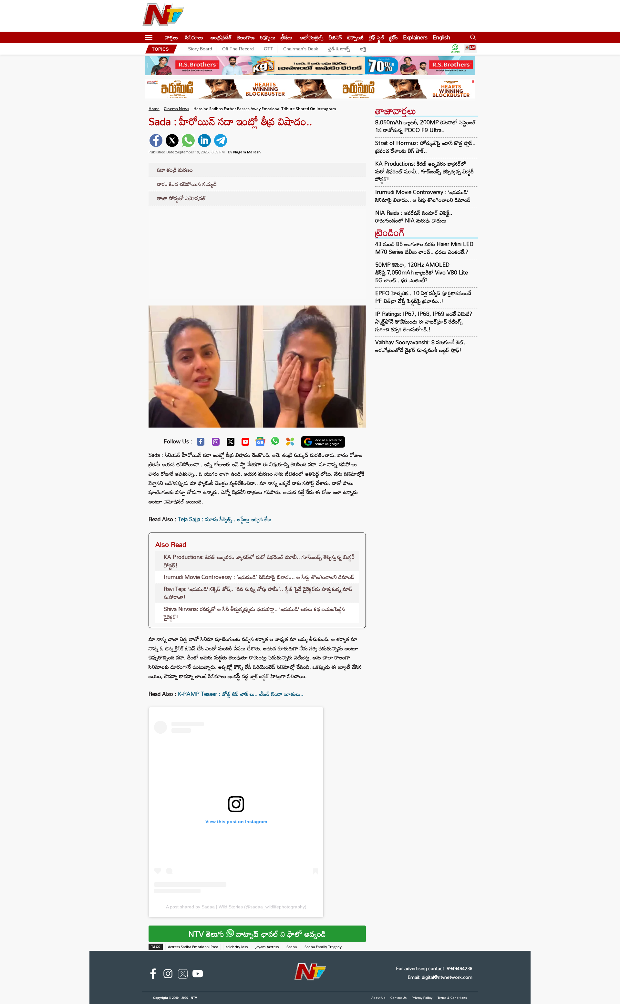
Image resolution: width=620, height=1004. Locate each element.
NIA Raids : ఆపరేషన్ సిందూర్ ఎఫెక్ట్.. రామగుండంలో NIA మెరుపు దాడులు (413, 216)
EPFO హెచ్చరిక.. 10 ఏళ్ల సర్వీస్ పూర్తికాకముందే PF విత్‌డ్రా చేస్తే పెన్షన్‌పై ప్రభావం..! (423, 297)
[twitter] (172, 140)
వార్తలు (171, 37)
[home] (159, 37)
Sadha (291, 946)
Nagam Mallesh (247, 152)
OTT (268, 48)
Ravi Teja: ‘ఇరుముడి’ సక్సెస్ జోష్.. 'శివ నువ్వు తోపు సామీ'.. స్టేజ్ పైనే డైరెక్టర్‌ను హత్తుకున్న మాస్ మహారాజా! (258, 593)
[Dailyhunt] (290, 443)
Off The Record (238, 48)
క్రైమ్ (393, 37)
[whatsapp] (188, 140)
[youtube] (197, 974)
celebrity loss (237, 946)
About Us (378, 997)
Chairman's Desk (300, 48)
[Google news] (260, 443)
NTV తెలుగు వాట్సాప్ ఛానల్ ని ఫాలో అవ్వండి (257, 933)
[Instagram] (216, 443)
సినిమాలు (194, 37)
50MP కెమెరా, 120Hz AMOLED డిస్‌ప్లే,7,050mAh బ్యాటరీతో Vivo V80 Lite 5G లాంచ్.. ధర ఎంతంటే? (421, 272)
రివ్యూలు (267, 37)
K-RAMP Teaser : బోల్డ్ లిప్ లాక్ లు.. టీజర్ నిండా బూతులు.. (241, 693)
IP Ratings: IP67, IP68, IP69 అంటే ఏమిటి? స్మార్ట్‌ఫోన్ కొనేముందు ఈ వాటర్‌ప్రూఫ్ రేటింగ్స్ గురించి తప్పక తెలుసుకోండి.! (423, 321)
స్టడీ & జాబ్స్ (339, 48)
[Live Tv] (470, 49)
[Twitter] (230, 443)
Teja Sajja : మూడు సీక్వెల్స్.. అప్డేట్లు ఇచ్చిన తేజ (224, 519)
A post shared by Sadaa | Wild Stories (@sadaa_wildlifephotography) (236, 906)
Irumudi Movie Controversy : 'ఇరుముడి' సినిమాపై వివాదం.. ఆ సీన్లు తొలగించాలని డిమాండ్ (259, 577)
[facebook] (156, 140)
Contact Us (398, 997)
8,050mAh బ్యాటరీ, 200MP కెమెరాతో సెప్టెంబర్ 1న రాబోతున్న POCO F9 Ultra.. (425, 126)
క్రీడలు (286, 37)
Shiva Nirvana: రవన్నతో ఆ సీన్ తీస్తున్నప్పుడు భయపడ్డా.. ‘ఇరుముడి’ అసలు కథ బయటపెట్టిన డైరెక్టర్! (254, 613)
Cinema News (176, 108)
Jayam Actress (267, 946)
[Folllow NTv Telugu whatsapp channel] (455, 49)
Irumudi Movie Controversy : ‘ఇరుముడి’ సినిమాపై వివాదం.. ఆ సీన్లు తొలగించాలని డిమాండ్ (422, 196)
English (441, 37)
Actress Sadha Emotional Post (193, 946)
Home (154, 108)
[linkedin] (204, 140)
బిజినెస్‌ (335, 37)
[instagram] (168, 974)
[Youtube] (245, 443)
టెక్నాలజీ (355, 37)
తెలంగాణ (246, 37)
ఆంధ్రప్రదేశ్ (221, 37)
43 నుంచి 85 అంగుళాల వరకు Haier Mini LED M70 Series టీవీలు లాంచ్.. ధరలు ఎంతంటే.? (424, 248)
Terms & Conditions (452, 997)
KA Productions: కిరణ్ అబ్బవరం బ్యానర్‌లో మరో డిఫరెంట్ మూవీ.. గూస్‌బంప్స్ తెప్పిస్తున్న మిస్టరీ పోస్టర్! (259, 561)
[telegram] (220, 140)
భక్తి (363, 48)
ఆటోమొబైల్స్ (312, 37)
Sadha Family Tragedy (323, 946)
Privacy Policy (422, 997)
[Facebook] (200, 443)
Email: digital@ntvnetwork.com (440, 977)
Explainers (415, 37)
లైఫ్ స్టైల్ (376, 37)
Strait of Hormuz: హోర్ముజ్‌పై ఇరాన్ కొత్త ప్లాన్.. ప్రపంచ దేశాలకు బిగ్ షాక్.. (425, 147)
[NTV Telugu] (163, 16)
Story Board (200, 48)
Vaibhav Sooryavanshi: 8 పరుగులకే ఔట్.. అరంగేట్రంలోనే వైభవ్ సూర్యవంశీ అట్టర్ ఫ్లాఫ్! (421, 346)
